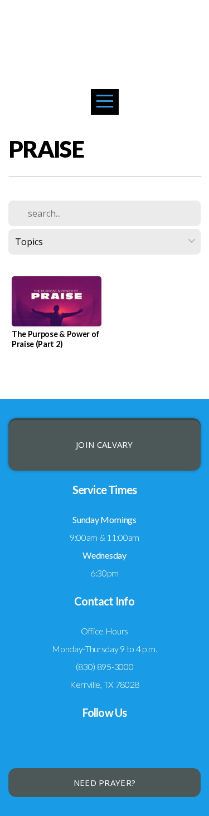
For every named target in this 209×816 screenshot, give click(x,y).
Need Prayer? (105, 782)
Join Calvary (104, 444)
